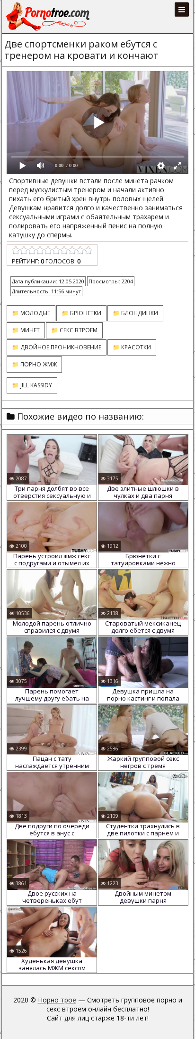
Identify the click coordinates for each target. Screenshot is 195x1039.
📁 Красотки (132, 347)
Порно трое (57, 999)
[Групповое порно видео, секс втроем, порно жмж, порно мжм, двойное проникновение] (48, 16)
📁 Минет (26, 330)
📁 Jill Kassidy (32, 385)
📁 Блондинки (135, 313)
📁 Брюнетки (81, 313)
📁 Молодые (31, 313)
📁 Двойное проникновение (56, 347)
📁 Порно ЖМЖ (34, 364)
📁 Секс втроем (74, 330)
